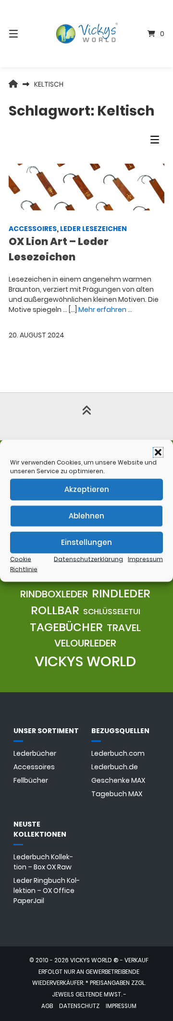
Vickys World (85, 661)
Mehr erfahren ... (105, 309)
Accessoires (33, 228)
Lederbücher (34, 753)
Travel (124, 627)
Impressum (145, 559)
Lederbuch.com (118, 753)
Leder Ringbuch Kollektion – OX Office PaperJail (46, 890)
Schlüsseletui (111, 611)
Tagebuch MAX (116, 794)
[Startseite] (86, 34)
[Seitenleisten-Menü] (157, 142)
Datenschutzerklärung (88, 559)
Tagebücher (66, 627)
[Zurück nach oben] (86, 416)
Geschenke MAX (118, 780)
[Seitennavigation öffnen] (24, 33)
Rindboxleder (54, 594)
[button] (158, 452)
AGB (47, 1006)
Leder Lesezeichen (93, 228)
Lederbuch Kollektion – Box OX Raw (43, 862)
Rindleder (121, 593)
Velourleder (85, 643)
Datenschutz (79, 1006)
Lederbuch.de (114, 767)
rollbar (55, 610)
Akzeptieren (86, 489)
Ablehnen (86, 516)
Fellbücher (30, 780)
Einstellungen (86, 542)
